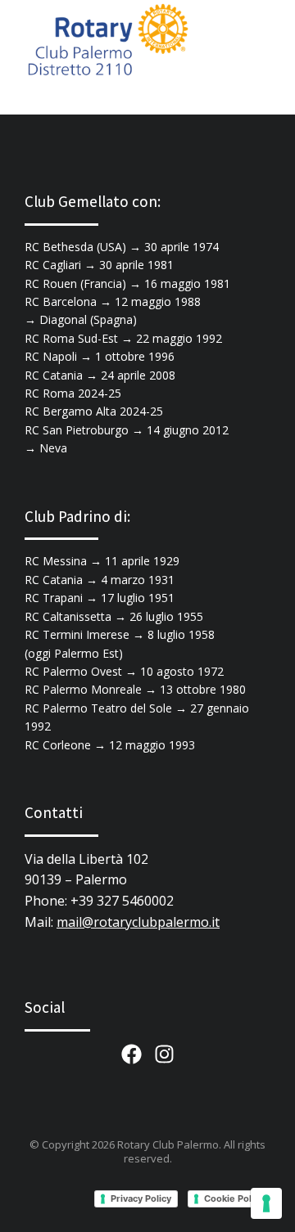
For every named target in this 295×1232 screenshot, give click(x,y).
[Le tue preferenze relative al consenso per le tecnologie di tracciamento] (266, 1203)
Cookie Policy (234, 1198)
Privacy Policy (141, 1198)
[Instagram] (164, 1054)
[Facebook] (131, 1054)
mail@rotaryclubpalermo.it (138, 922)
